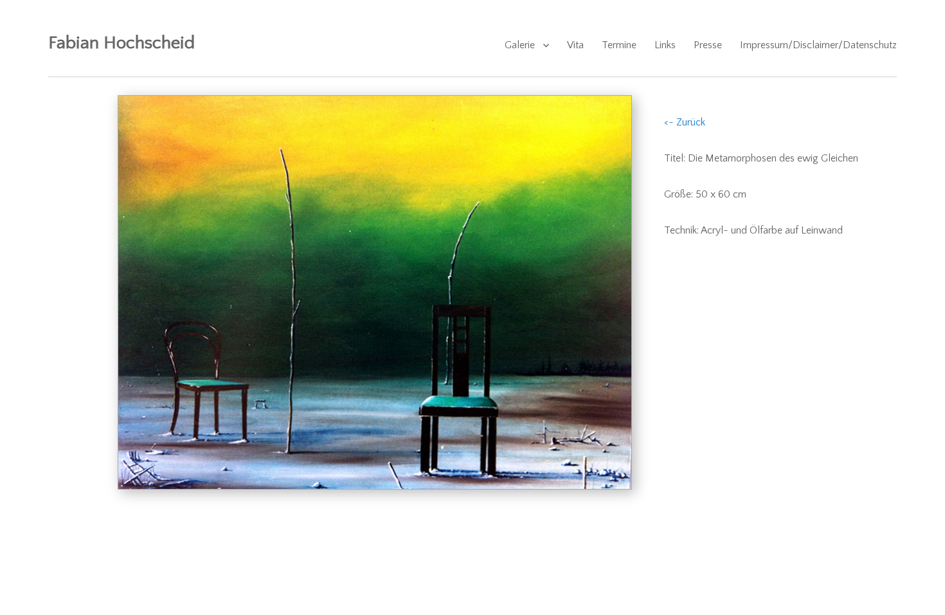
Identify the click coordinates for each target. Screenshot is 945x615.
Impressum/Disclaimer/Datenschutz (818, 45)
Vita (575, 45)
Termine (619, 45)
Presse (708, 45)
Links (665, 45)
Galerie (520, 45)
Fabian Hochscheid (121, 43)
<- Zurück (684, 122)
